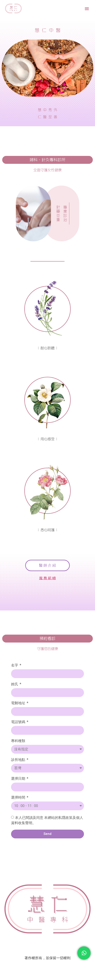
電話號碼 (18, 722)
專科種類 (18, 741)
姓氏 (15, 684)
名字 (15, 665)
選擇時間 (18, 798)
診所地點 (18, 760)
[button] (87, 8)
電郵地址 (18, 703)
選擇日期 (18, 779)
